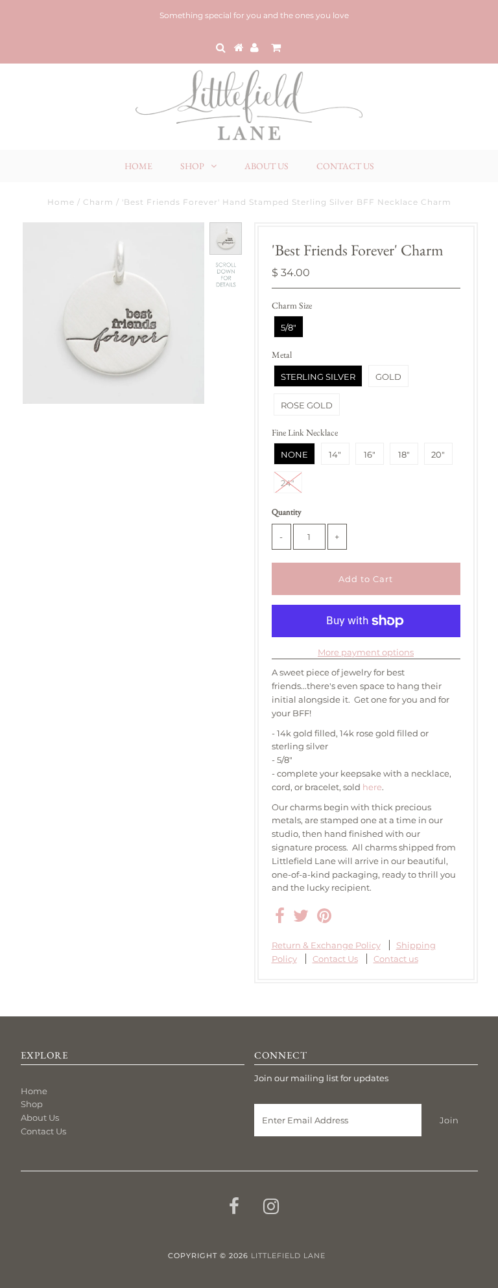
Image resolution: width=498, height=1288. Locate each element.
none (294, 454)
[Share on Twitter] (301, 918)
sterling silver (318, 376)
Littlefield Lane (288, 1255)
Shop (192, 166)
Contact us (396, 959)
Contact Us (345, 166)
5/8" (288, 327)
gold (388, 376)
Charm (98, 202)
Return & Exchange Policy (326, 945)
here (372, 787)
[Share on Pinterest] (324, 918)
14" (335, 454)
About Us (266, 166)
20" (438, 454)
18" (404, 454)
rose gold (307, 405)
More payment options (366, 652)
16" (369, 454)
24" (287, 483)
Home (138, 166)
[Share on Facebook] (280, 918)
